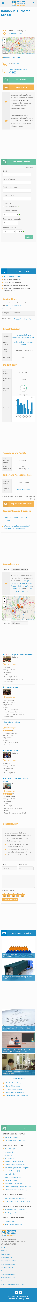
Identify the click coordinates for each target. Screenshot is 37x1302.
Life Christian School (24, 586)
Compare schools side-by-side (15, 1140)
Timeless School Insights (14, 1083)
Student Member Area (8, 1261)
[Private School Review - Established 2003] (18, 3)
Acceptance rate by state (13, 1224)
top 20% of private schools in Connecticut (14, 307)
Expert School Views (13, 1086)
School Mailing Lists (8, 1277)
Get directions (17, 58)
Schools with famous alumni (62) (16, 1190)
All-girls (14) (9, 1152)
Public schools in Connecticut (15, 1210)
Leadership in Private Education (17, 1095)
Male (6, 206)
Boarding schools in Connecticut (16, 1213)
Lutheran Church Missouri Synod (23, 343)
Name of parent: (9, 179)
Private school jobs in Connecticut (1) (17, 1201)
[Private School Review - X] (16, 1292)
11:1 (28, 469)
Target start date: (9, 227)
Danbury (12, 33)
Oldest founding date (22, 319)
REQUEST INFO (21, 79)
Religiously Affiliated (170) (13, 1183)
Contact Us (5, 1271)
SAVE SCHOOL (21, 87)
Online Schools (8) (11, 1180)
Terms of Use (13, 1299)
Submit (28, 237)
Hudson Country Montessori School (21, 590)
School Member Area (8, 1274)
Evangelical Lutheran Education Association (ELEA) (23, 336)
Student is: (7, 203)
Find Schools (5, 1254)
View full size (6, 58)
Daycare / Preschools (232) (14, 1161)
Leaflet (23, 53)
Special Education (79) (12, 1171)
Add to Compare (10, 664)
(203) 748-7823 (17, 63)
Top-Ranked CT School (13, 276)
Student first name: (10, 187)
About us (4, 1251)
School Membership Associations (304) (18, 1187)
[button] (19, 44)
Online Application (23, 489)
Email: (5, 171)
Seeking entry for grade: (12, 219)
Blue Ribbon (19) (10, 1149)
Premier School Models (14, 1089)
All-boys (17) (9, 1155)
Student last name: (10, 195)
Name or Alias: (23, 864)
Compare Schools (7, 1267)
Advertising (5, 1281)
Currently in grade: (10, 210)
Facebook (20, 1292)
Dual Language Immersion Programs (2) (18, 1168)
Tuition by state (10, 1221)
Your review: (5, 873)
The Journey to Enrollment (15, 1092)
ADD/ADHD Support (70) (13, 1177)
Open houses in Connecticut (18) (16, 1198)
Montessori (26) (10, 1158)
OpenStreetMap (31, 53)
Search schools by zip (12, 1137)
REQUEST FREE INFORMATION (21, 504)
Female (13, 206)
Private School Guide (8, 1264)
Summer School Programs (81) (15, 1165)
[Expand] (4, 605)
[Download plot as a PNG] (31, 397)
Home (3, 1247)
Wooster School (11, 687)
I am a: (4, 864)
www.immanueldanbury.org (19, 69)
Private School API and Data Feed (12, 1284)
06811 (21, 33)
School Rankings (6, 1257)
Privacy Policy (24, 1299)
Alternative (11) (10, 1174)
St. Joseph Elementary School (20, 582)
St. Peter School (17, 588)
